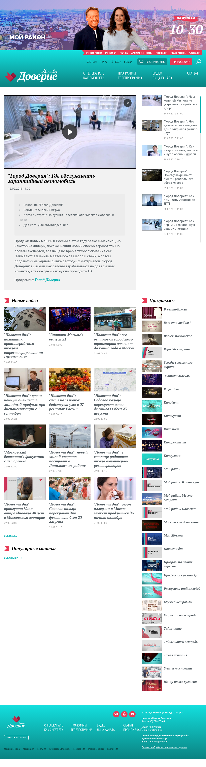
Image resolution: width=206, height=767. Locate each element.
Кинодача (171, 402)
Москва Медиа (94, 52)
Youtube (132, 714)
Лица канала (162, 78)
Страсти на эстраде (180, 615)
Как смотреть (93, 78)
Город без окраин (177, 349)
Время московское (178, 336)
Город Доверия (47, 279)
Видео (157, 73)
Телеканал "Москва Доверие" (30, 75)
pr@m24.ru (155, 729)
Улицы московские (178, 668)
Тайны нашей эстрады (181, 641)
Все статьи (11, 557)
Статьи (192, 73)
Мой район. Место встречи (178, 497)
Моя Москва (173, 535)
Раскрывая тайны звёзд (182, 588)
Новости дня (173, 548)
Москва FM (161, 52)
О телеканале (93, 73)
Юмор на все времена (180, 681)
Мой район (172, 469)
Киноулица (172, 455)
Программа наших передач (178, 564)
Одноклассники (124, 714)
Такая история (175, 655)
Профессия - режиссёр (180, 575)
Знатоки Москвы (177, 376)
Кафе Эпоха (172, 389)
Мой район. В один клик (182, 482)
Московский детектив (181, 522)
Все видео (10, 536)
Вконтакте (116, 714)
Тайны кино (173, 628)
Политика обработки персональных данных (164, 747)
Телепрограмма (130, 78)
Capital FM (194, 52)
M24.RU (124, 52)
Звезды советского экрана (178, 364)
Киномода (171, 429)
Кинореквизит (175, 442)
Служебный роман (178, 602)
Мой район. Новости (180, 508)
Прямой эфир (181, 62)
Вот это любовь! (177, 322)
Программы (127, 73)
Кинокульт (172, 415)
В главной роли (175, 309)
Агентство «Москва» (141, 52)
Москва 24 (110, 52)
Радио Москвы (178, 52)
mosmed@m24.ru (158, 741)
